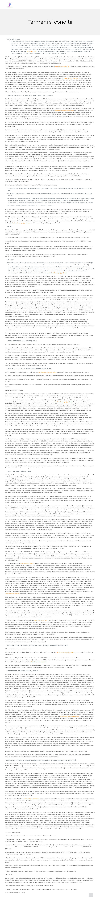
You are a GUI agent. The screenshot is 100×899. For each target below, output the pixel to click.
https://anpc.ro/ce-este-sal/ (38, 662)
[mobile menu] (91, 4)
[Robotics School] (9, 4)
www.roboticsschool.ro (62, 66)
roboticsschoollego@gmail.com (64, 110)
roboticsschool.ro (32, 51)
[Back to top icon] (91, 895)
